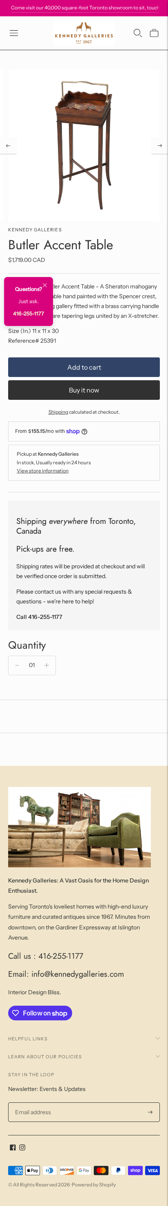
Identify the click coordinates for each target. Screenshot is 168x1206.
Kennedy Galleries (35, 230)
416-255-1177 (28, 313)
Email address (32, 1103)
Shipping (58, 412)
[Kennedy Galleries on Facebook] (13, 1148)
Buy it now (84, 390)
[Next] (160, 145)
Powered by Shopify (94, 1185)
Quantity (27, 645)
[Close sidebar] (45, 285)
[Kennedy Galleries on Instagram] (22, 1148)
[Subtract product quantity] (17, 665)
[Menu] (14, 33)
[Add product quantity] (46, 665)
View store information (43, 471)
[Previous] (8, 145)
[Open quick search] (138, 33)
